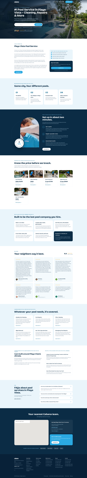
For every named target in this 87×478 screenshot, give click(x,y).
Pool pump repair (58, 461)
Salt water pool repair (58, 467)
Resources (28, 465)
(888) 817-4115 (61, 1)
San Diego (37, 459)
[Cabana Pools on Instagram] (15, 470)
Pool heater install (68, 459)
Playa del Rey (50, 448)
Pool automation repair (59, 465)
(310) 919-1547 (55, 427)
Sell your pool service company (29, 470)
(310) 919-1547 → (17, 398)
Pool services (28, 463)
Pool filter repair (58, 462)
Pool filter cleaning (49, 461)
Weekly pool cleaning (49, 459)
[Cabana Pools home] (16, 2)
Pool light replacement (69, 465)
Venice (61, 448)
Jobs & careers (28, 468)
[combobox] (24, 25)
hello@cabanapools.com (18, 464)
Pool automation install (68, 464)
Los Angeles (38, 461)
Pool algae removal (49, 464)
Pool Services (47, 1)
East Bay (37, 465)
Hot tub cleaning (48, 465)
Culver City (56, 448)
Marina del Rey (43, 448)
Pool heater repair (58, 459)
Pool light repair (58, 464)
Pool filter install (67, 462)
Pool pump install (68, 461)
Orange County (38, 462)
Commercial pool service (29, 462)
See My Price (69, 1)
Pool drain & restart (49, 462)
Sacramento (38, 464)
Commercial (55, 1)
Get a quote (28, 459)
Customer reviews (29, 466)
